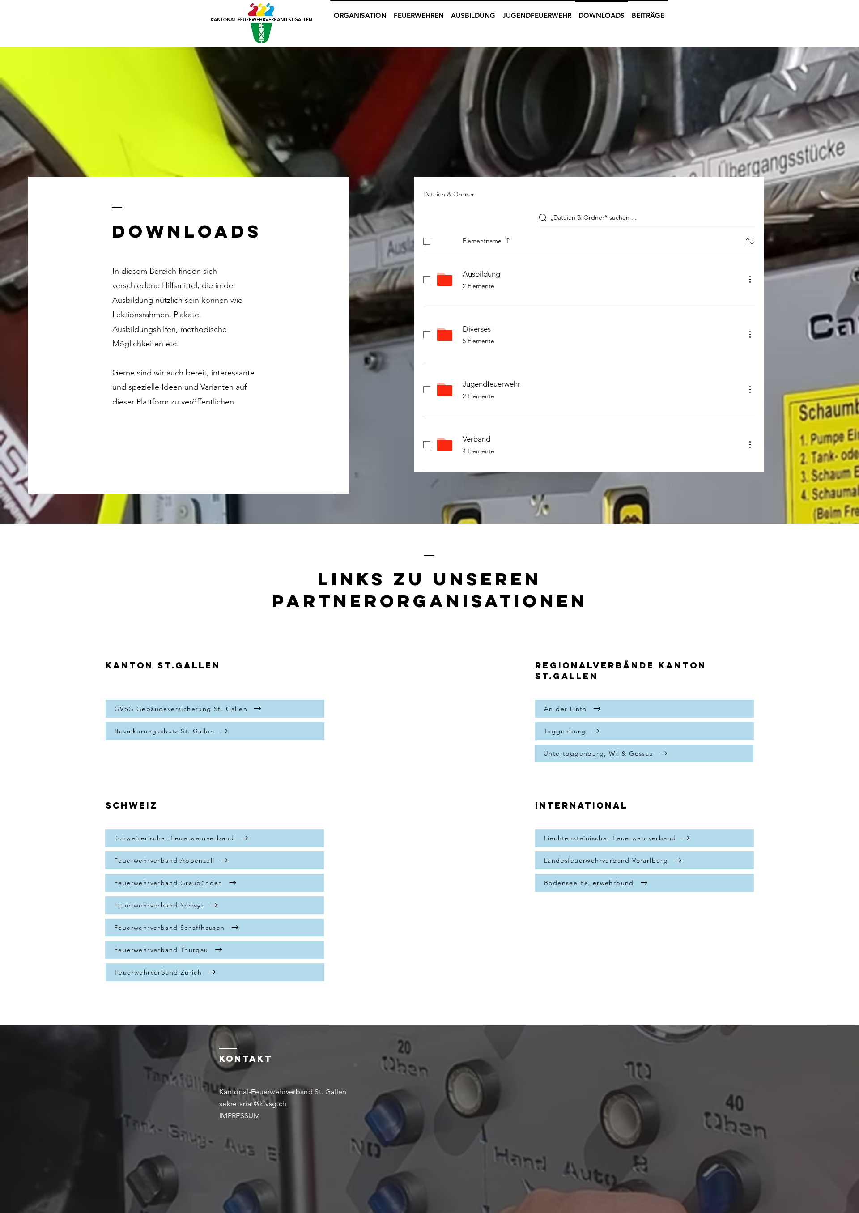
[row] (589, 239)
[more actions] (749, 279)
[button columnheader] (749, 241)
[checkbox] (426, 241)
